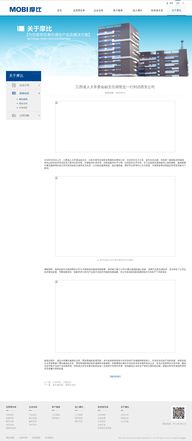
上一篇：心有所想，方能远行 (58, 382)
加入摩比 (137, 10)
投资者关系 (157, 10)
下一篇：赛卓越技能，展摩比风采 (60, 385)
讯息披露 (102, 418)
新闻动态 (24, 93)
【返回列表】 (115, 376)
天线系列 (10, 415)
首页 (59, 10)
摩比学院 (79, 421)
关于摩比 (176, 10)
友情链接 (36, 438)
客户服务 (118, 10)
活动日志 (102, 425)
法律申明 (23, 438)
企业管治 (102, 421)
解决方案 (10, 421)
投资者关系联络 (104, 428)
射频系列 (10, 418)
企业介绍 (24, 85)
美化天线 (10, 425)
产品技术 (33, 415)
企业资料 (102, 415)
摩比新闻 (23, 99)
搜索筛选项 (11, 428)
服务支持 (33, 421)
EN (178, 3)
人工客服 (56, 415)
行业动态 (23, 108)
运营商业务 (79, 10)
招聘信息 (79, 418)
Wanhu (183, 438)
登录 (171, 3)
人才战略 (79, 415)
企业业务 (98, 10)
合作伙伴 (33, 425)
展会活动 (23, 103)
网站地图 (10, 438)
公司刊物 (24, 115)
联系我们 (56, 418)
